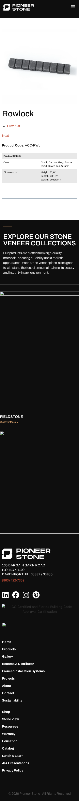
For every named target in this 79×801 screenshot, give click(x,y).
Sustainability (12, 700)
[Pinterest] (36, 595)
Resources (10, 726)
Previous (13, 126)
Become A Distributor (18, 663)
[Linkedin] (5, 595)
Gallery (7, 656)
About (6, 685)
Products (9, 649)
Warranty (8, 733)
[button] (73, 6)
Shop (6, 712)
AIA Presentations (15, 763)
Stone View (10, 719)
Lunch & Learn (12, 755)
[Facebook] (16, 595)
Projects (8, 678)
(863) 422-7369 (13, 580)
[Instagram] (26, 595)
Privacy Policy (12, 770)
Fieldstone (11, 417)
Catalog (8, 748)
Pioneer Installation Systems (23, 671)
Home (6, 642)
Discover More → (9, 422)
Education (9, 741)
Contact (8, 693)
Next (5, 135)
